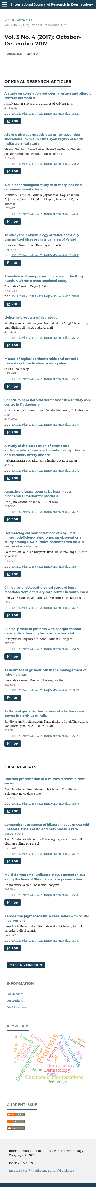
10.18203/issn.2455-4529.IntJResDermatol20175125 (45, 113)
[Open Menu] (4, 4)
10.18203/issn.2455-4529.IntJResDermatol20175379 (45, 854)
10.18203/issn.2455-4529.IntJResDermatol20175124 (45, 649)
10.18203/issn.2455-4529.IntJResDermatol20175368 (45, 296)
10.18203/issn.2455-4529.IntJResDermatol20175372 (45, 471)
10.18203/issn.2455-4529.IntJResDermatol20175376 (45, 690)
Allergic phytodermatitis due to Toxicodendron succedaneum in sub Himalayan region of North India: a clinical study (43, 139)
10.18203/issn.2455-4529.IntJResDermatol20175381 (45, 941)
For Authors (15, 1001)
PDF (14, 121)
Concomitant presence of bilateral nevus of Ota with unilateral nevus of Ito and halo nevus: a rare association (47, 829)
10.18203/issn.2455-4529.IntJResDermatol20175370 (45, 379)
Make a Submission (26, 965)
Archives (24, 20)
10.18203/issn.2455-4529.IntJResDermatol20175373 (45, 512)
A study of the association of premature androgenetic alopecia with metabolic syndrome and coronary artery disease (44, 450)
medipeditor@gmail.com (27, 1170)
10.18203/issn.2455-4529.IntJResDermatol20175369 (45, 338)
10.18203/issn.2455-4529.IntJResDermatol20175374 (45, 566)
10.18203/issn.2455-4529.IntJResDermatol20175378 (45, 803)
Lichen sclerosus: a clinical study (30, 318)
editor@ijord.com (61, 1170)
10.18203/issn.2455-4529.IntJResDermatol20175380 (45, 895)
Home (9, 20)
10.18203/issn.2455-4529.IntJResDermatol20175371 (45, 425)
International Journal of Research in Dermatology (52, 4)
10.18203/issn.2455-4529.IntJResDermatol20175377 (45, 736)
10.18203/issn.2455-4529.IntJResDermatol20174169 (45, 255)
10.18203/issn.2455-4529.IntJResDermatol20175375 (45, 608)
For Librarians (16, 1007)
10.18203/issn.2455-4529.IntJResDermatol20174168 (45, 164)
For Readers (15, 994)
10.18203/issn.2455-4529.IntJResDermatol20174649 (45, 214)
